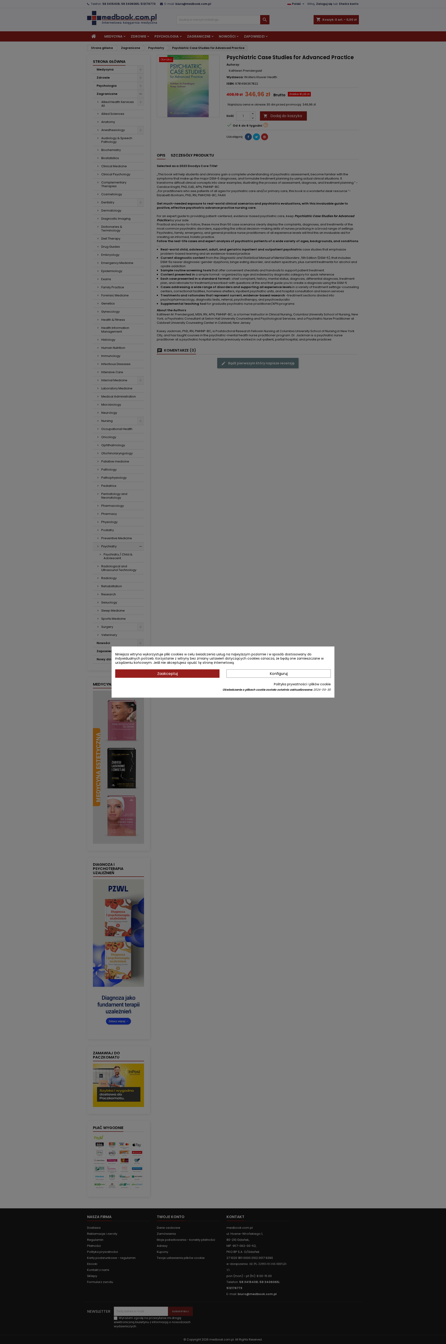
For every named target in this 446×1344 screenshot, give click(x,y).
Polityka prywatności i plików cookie (302, 684)
